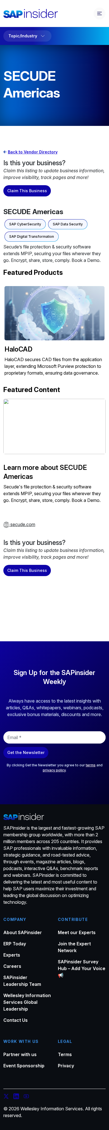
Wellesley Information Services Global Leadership (27, 1002)
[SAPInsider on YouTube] (26, 1097)
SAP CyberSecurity (25, 224)
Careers (12, 966)
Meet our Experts (77, 932)
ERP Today (14, 943)
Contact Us (15, 1020)
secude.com (22, 524)
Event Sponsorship (23, 1065)
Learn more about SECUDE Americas (45, 472)
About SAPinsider (22, 932)
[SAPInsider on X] (6, 1097)
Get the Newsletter (25, 752)
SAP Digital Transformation (31, 236)
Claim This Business (27, 190)
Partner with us (20, 1054)
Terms (65, 1054)
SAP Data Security (68, 224)
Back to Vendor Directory (33, 152)
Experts (11, 955)
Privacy (66, 1065)
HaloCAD (18, 349)
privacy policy (54, 770)
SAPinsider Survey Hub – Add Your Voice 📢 (81, 968)
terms (91, 765)
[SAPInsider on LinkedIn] (16, 1097)
